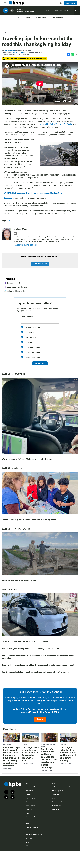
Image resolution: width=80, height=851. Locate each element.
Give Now (70, 3)
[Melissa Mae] (6, 234)
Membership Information (34, 834)
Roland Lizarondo (20, 52)
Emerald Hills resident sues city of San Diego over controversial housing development (38, 665)
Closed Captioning (58, 791)
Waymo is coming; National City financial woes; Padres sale (27, 459)
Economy (24, 745)
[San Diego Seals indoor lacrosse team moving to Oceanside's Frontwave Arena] (30, 737)
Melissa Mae (10, 50)
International (42, 18)
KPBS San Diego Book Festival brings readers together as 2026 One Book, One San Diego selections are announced (11, 756)
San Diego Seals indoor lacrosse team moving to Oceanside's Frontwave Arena (30, 754)
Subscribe (40, 363)
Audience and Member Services (62, 787)
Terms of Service (31, 817)
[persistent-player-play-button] (5, 10)
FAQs (53, 798)
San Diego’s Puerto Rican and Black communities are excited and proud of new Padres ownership (38, 656)
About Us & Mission (32, 787)
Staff (27, 813)
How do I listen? (57, 802)
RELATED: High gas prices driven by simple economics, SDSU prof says (33, 193)
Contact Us (55, 794)
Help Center (55, 809)
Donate (40, 719)
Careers (28, 794)
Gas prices (8, 198)
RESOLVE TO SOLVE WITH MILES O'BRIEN (19, 580)
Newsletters (29, 791)
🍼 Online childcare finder (14, 291)
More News (9, 729)
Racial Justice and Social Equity (48, 745)
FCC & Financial (31, 798)
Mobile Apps (30, 802)
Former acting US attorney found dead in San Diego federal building (30, 648)
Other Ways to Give (32, 838)
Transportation (24, 221)
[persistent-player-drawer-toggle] (77, 10)
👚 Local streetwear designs (15, 287)
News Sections (58, 18)
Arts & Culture (7, 745)
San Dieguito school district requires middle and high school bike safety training (35, 672)
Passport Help (56, 805)
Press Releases (30, 805)
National (28, 18)
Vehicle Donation (31, 846)
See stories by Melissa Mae (25, 245)
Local (18, 18)
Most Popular (9, 589)
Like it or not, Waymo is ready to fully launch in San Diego (26, 641)
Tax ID (28, 842)
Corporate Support (32, 827)
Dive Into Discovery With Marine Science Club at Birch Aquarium (29, 520)
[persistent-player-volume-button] (12, 10)
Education (63, 745)
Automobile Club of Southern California (56, 124)
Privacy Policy (30, 809)
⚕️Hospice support (12, 283)
